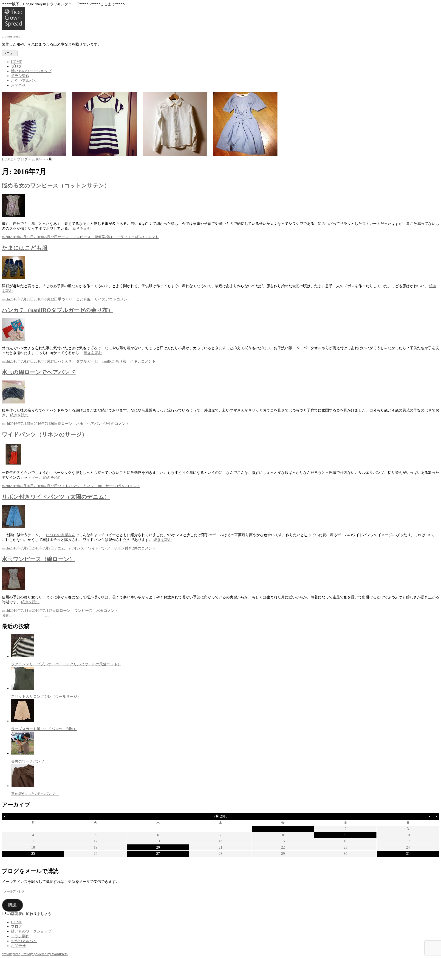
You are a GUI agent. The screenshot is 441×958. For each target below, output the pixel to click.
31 (408, 853)
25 (33, 853)
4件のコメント (147, 237)
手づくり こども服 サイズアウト (87, 299)
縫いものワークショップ (31, 71)
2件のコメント (144, 548)
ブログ (16, 66)
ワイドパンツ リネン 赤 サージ (87, 486)
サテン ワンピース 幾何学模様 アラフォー (96, 237)
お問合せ (18, 85)
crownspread (11, 36)
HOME (16, 62)
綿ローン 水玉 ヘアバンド (81, 424)
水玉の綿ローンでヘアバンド (39, 372)
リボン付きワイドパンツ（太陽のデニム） (56, 497)
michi (6, 237)
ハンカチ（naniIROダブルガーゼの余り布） (57, 310)
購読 (12, 905)
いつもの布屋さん (60, 535)
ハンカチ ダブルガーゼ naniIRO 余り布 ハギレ (99, 361)
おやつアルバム (24, 81)
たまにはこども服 (25, 248)
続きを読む (82, 228)
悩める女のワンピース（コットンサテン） (56, 186)
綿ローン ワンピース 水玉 (80, 610)
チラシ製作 (20, 76)
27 (158, 853)
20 (158, 847)
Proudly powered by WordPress (44, 954)
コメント (123, 299)
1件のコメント (128, 486)
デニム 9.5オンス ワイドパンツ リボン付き (93, 548)
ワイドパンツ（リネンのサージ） (44, 435)
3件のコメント (117, 424)
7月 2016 (220, 816)
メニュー (10, 53)
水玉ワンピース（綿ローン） (38, 559)
